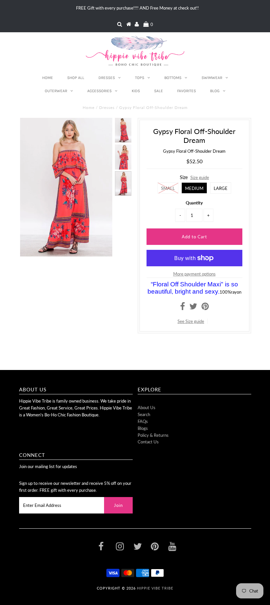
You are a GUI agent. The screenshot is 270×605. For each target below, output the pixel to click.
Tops (139, 77)
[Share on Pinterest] (205, 307)
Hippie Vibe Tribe (155, 588)
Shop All (75, 77)
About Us (146, 407)
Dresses (106, 77)
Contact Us (148, 441)
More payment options (194, 273)
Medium (194, 188)
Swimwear (212, 77)
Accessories (99, 91)
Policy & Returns (153, 435)
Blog (215, 91)
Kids (136, 91)
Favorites (186, 91)
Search (144, 414)
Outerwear (56, 91)
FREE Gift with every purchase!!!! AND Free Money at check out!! (137, 8)
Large (221, 188)
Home (47, 77)
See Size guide (190, 321)
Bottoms (172, 77)
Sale (158, 91)
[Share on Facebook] (182, 307)
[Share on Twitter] (193, 307)
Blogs (143, 428)
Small (168, 188)
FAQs (143, 421)
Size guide (199, 177)
